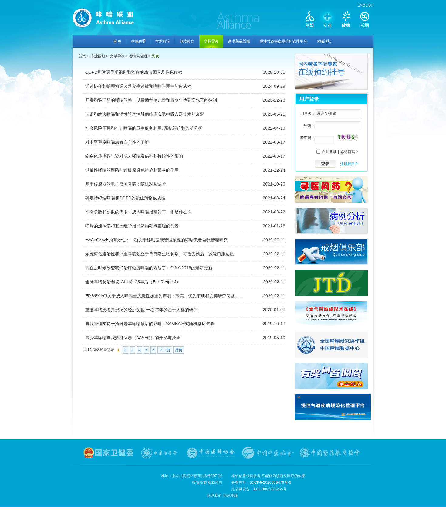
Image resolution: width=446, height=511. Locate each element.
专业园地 (98, 56)
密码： (309, 126)
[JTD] (331, 295)
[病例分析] (331, 232)
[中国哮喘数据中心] (331, 356)
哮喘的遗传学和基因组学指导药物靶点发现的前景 (132, 225)
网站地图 (231, 495)
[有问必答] (331, 201)
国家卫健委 (108, 453)
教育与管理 (139, 56)
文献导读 (117, 56)
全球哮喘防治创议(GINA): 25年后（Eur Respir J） (133, 281)
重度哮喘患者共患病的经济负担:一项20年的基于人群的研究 (141, 309)
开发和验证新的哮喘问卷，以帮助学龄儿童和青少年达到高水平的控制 (151, 100)
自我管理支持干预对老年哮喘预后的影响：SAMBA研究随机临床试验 (150, 323)
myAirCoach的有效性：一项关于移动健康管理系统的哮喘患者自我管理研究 (156, 239)
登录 (325, 163)
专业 (328, 18)
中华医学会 (160, 453)
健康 (346, 18)
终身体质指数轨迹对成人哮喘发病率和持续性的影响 (134, 156)
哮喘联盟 (112, 20)
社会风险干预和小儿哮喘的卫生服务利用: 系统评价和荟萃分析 (143, 128)
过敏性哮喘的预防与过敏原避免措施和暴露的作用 (132, 170)
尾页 (178, 350)
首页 (82, 56)
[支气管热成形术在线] (331, 325)
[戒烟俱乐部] (331, 263)
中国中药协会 (268, 453)
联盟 (310, 18)
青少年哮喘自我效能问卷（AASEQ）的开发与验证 (132, 337)
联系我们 (214, 495)
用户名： (307, 113)
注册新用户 (349, 164)
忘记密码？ (349, 152)
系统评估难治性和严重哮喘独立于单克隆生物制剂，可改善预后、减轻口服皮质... (161, 253)
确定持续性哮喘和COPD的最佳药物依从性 (125, 198)
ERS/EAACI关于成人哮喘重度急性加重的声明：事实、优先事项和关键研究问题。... (164, 295)
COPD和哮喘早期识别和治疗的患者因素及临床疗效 (133, 72)
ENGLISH (365, 5)
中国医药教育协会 (330, 453)
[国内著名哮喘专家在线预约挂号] (332, 88)
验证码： (307, 138)
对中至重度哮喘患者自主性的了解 (117, 142)
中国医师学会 (211, 453)
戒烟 (364, 18)
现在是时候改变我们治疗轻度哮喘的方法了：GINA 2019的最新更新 (148, 267)
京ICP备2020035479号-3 (270, 482)
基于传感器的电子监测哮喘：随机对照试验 (125, 184)
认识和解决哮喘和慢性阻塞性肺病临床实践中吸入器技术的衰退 (144, 114)
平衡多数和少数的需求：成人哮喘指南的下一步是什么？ (138, 212)
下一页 (164, 350)
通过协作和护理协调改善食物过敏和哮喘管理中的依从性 (138, 86)
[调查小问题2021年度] (331, 388)
